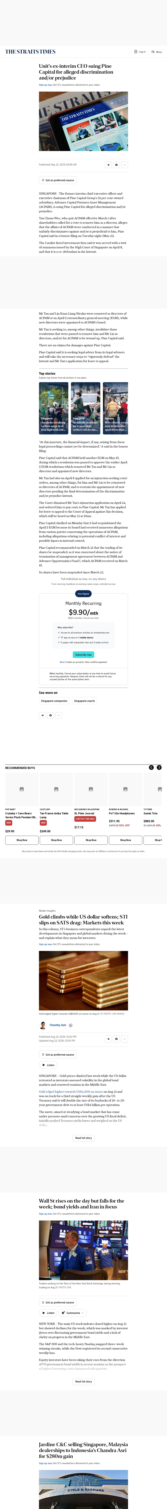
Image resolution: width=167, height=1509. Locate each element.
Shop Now (21, 840)
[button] (139, 51)
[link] (30, 51)
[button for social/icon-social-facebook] (116, 165)
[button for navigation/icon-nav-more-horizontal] (124, 165)
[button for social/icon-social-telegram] (108, 165)
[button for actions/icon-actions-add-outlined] (71, 1025)
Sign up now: (45, 84)
